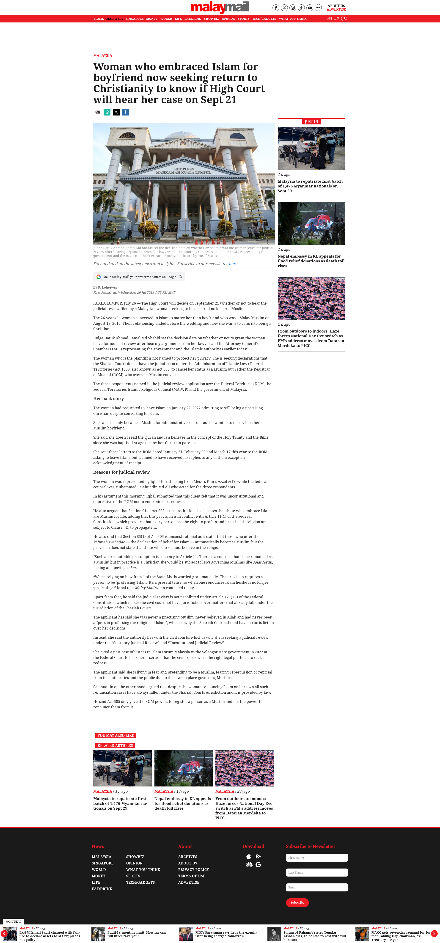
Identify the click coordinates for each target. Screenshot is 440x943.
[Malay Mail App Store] (248, 860)
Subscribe (297, 902)
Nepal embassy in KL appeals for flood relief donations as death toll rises (182, 803)
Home (99, 18)
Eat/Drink (102, 889)
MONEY (151, 18)
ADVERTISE (188, 882)
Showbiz (135, 857)
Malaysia (26, 928)
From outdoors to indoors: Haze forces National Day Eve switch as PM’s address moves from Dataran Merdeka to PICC (244, 808)
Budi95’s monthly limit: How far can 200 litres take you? (48, 934)
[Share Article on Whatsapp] (107, 114)
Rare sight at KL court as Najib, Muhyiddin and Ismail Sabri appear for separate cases (400, 936)
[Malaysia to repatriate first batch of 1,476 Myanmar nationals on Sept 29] (122, 768)
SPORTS (244, 18)
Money (98, 876)
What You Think (293, 18)
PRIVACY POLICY (193, 870)
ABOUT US (187, 863)
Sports (133, 876)
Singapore (103, 863)
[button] (180, 277)
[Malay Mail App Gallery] (249, 868)
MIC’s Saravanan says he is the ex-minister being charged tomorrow (138, 934)
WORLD (166, 18)
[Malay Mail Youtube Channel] (310, 8)
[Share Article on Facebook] (125, 114)
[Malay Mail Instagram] (293, 8)
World (99, 870)
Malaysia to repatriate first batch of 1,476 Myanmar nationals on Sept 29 (120, 803)
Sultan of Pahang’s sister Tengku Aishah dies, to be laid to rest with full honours (226, 936)
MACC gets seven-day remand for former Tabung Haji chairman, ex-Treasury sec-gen (313, 936)
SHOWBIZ (211, 18)
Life (96, 882)
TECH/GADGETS (264, 18)
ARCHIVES (187, 857)
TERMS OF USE (191, 876)
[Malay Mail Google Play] (258, 860)
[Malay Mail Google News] (258, 868)
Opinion (134, 863)
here (233, 263)
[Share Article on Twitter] (116, 114)
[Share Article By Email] (97, 114)
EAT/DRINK (192, 18)
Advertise (336, 9)
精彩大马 (333, 18)
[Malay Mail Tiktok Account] (301, 8)
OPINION (228, 18)
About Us (336, 6)
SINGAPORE (134, 18)
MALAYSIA (114, 18)
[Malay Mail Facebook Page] (276, 8)
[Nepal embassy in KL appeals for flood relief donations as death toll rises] (183, 768)
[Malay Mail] (220, 13)
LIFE (178, 18)
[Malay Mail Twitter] (284, 8)
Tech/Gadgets (140, 882)
